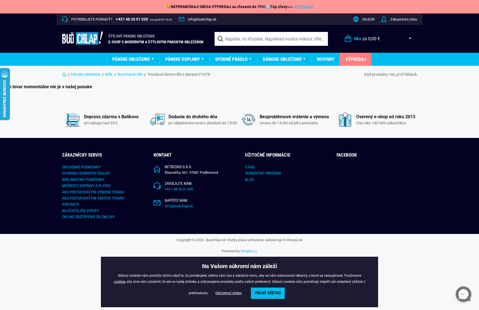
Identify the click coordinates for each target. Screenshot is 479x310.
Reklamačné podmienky (83, 179)
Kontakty (70, 204)
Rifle (109, 74)
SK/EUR (368, 19)
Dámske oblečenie (282, 59)
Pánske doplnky (182, 59)
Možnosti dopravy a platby (86, 185)
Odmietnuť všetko (228, 293)
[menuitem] (133, 59)
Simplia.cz (249, 251)
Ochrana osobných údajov (86, 173)
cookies (119, 282)
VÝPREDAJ (303, 6)
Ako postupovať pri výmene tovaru (93, 192)
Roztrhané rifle (130, 74)
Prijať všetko (268, 293)
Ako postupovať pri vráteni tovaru (93, 198)
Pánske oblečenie (131, 59)
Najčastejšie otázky (80, 210)
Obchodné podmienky (81, 167)
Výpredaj (355, 59)
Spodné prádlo (231, 59)
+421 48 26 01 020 (179, 189)
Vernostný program (263, 173)
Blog (249, 179)
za (367, 38)
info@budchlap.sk (202, 19)
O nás (250, 167)
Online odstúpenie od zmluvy (88, 217)
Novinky (325, 59)
